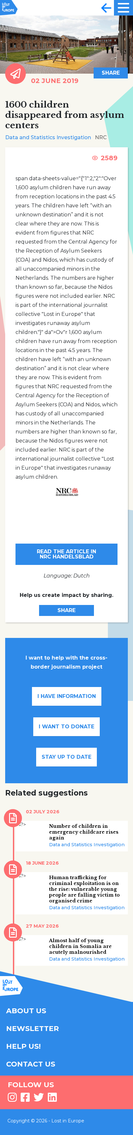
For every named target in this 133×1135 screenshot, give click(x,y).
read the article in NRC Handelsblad (66, 554)
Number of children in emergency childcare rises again (83, 832)
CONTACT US (30, 1064)
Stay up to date (66, 757)
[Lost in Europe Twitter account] (39, 1099)
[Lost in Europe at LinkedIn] (52, 1099)
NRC (101, 137)
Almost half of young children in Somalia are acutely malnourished (80, 946)
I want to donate (66, 727)
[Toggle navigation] (106, 8)
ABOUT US (26, 1010)
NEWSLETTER (32, 1028)
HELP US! (23, 1046)
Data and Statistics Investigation (48, 137)
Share (111, 73)
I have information (66, 696)
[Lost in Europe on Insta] (12, 1099)
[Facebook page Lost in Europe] (25, 1099)
